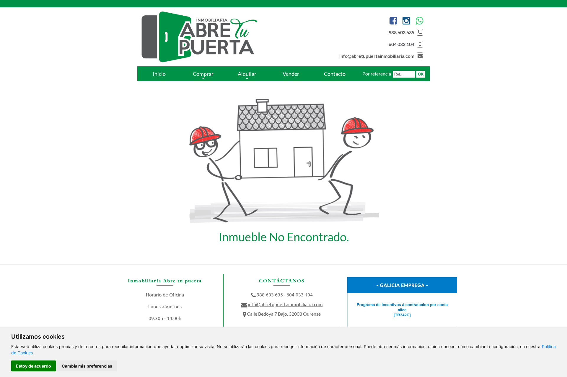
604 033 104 (401, 44)
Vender (291, 74)
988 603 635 (401, 32)
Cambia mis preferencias (87, 365)
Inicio (159, 74)
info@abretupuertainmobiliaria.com (376, 56)
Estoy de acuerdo (33, 365)
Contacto (335, 74)
